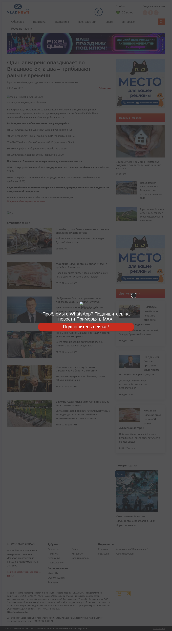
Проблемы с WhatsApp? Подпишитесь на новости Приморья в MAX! (86, 316)
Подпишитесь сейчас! (86, 326)
